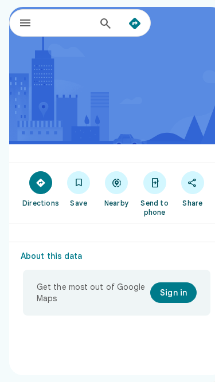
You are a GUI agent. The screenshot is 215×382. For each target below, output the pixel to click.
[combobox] (67, 23)
